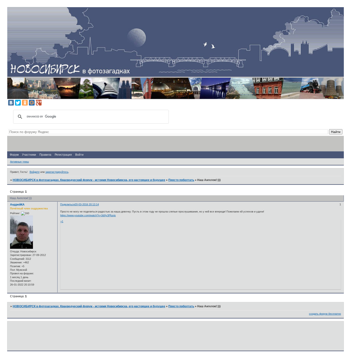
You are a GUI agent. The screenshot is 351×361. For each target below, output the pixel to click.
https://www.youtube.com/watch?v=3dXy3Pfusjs (88, 215)
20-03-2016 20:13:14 (87, 204)
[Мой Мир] (32, 103)
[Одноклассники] (25, 103)
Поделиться (67, 204)
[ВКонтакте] (11, 103)
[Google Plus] (39, 103)
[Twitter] (18, 103)
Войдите (35, 171)
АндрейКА (17, 204)
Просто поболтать (181, 180)
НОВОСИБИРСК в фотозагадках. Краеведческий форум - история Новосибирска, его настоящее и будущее (89, 180)
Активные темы (19, 161)
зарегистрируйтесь (57, 171)
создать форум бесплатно (325, 313)
